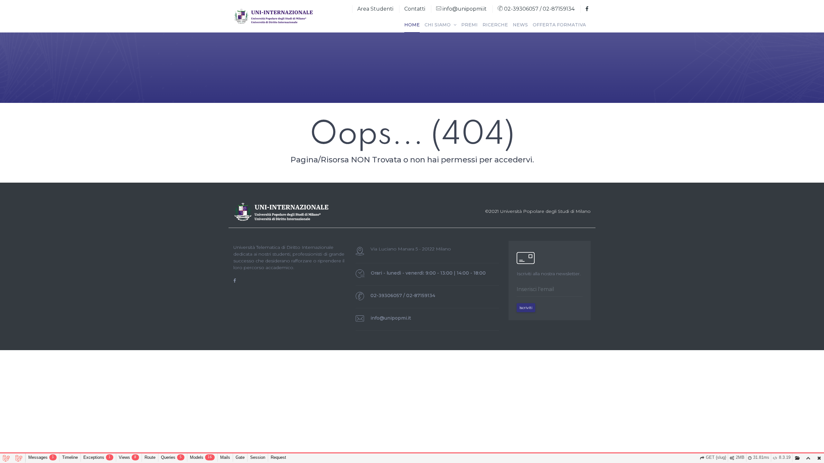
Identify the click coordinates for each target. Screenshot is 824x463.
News (520, 25)
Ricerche (495, 25)
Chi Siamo (438, 25)
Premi (469, 25)
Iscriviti (526, 307)
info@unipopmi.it (464, 9)
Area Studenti (375, 9)
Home (412, 25)
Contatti (414, 9)
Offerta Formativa (559, 25)
